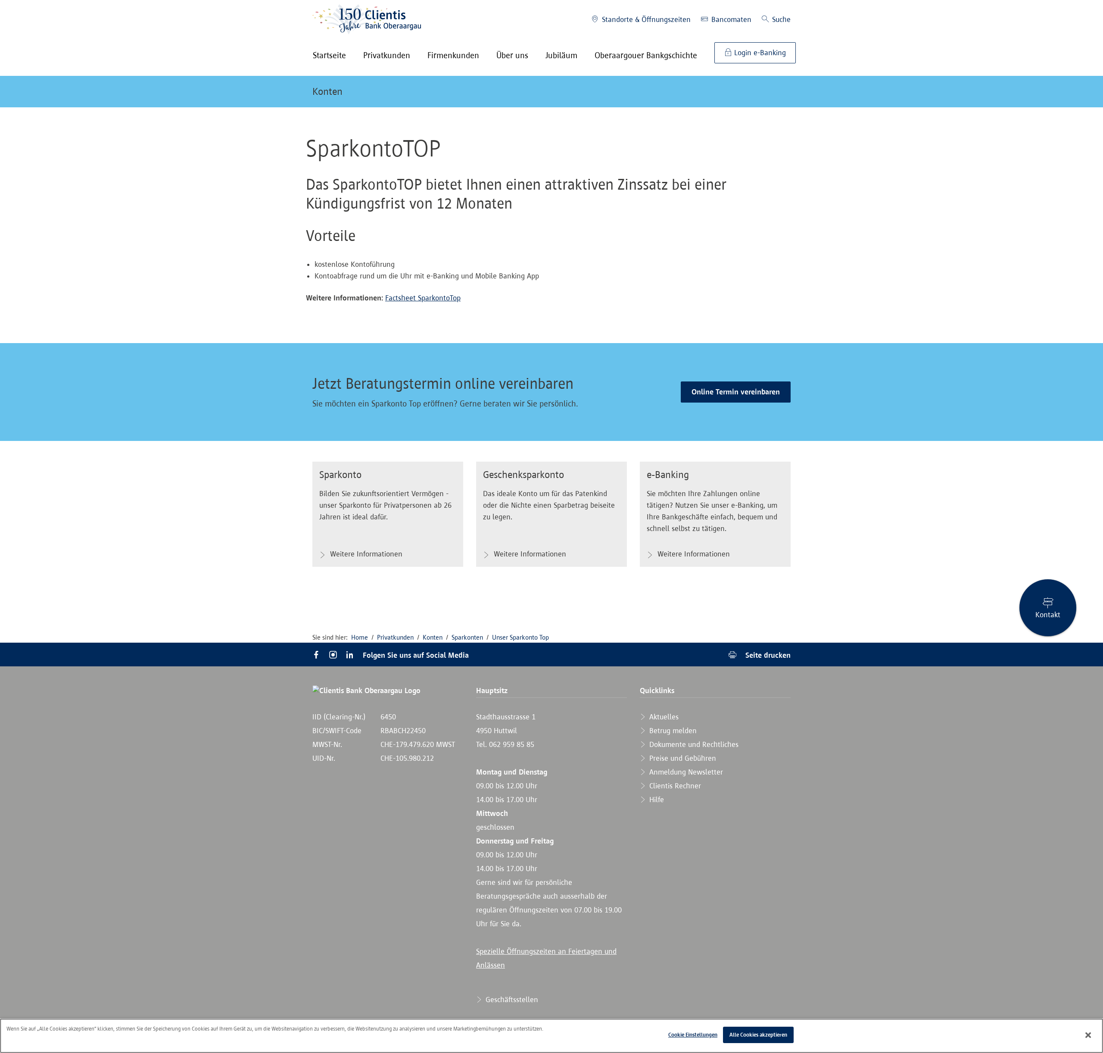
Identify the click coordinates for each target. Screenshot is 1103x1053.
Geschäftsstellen (510, 999)
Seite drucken (767, 655)
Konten (327, 91)
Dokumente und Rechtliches (692, 744)
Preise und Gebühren (681, 758)
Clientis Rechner (674, 785)
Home (359, 637)
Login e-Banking (759, 52)
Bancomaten (730, 19)
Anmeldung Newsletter (685, 772)
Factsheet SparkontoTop (423, 298)
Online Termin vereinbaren (736, 391)
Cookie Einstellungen (692, 1034)
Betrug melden (672, 730)
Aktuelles (663, 716)
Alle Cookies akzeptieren (758, 1034)
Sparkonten (467, 637)
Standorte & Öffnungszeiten (645, 19)
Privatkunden (395, 637)
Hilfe (655, 799)
